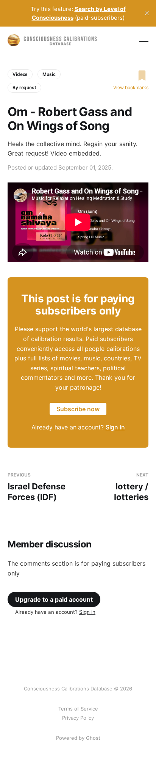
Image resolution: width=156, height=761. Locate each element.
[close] (147, 13)
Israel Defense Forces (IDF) (37, 487)
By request (24, 87)
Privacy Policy (78, 718)
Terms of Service (78, 709)
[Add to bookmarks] (130, 75)
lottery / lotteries (131, 487)
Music (48, 74)
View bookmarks (130, 87)
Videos (20, 74)
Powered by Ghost (78, 738)
